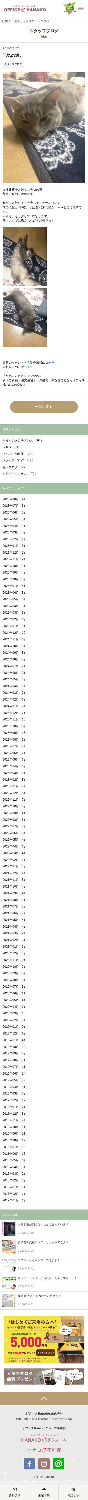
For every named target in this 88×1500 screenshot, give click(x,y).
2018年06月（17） (15, 1153)
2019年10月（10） (15, 1047)
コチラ (50, 362)
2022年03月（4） (15, 853)
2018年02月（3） (15, 1180)
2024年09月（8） (15, 652)
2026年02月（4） (15, 539)
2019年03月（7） (15, 1093)
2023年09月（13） (15, 732)
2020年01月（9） (15, 1026)
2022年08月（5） (15, 819)
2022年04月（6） (15, 846)
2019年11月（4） (15, 1040)
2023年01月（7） (15, 786)
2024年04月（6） (15, 686)
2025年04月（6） (15, 606)
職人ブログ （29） (15, 467)
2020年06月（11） (15, 993)
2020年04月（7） (15, 1006)
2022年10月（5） (15, 806)
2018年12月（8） (15, 1113)
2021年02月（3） (15, 940)
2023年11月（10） (15, 719)
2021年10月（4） (15, 886)
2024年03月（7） (15, 692)
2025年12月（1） (15, 552)
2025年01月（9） (15, 626)
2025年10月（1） (15, 566)
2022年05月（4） (15, 839)
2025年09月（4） (15, 572)
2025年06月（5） (15, 592)
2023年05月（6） (15, 759)
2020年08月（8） (15, 980)
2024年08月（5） (15, 659)
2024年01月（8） (15, 706)
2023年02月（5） (15, 779)
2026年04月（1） (15, 526)
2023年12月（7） (15, 713)
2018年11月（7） (15, 1120)
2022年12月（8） (15, 793)
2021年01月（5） (15, 946)
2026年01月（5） (15, 545)
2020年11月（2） (15, 960)
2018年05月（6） (15, 1160)
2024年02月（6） (15, 699)
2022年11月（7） (15, 799)
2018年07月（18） (15, 1147)
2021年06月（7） (15, 913)
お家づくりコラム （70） (20, 473)
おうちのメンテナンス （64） (23, 440)
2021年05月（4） (15, 920)
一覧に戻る (44, 406)
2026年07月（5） (15, 505)
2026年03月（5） (15, 532)
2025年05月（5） (15, 599)
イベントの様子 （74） (19, 454)
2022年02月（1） (15, 860)
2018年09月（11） (15, 1133)
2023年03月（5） (15, 773)
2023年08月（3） (15, 739)
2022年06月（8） (15, 833)
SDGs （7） (11, 447)
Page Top (44, 1398)
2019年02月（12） (15, 1100)
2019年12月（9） (15, 1033)
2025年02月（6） (15, 619)
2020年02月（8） (15, 1020)
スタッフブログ (24, 21)
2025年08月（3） (15, 579)
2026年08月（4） (15, 499)
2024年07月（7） (15, 666)
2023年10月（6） (15, 726)
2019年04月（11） (15, 1087)
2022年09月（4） (15, 813)
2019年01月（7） (15, 1107)
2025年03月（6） (15, 612)
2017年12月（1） (15, 1193)
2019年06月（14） (15, 1073)
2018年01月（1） (15, 1187)
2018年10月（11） (15, 1127)
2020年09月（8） (15, 973)
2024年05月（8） (15, 679)
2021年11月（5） (15, 879)
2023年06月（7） (15, 753)
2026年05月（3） (15, 519)
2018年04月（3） (15, 1167)
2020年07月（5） (15, 986)
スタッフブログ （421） (19, 460)
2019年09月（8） (15, 1053)
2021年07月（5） (15, 906)
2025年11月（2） (15, 559)
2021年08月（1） (15, 900)
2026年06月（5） (15, 512)
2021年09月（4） (15, 893)
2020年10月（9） (15, 966)
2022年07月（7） (15, 826)
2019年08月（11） (15, 1060)
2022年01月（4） (15, 866)
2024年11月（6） (15, 639)
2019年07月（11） (15, 1066)
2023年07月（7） (15, 746)
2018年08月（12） (15, 1140)
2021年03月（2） (15, 933)
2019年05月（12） (15, 1080)
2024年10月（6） (15, 646)
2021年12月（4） (15, 873)
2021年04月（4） (15, 926)
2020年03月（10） (15, 1013)
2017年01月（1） (15, 1200)
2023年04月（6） (15, 766)
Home (6, 21)
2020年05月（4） (15, 1000)
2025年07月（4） (15, 586)
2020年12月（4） (15, 953)
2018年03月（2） (15, 1173)
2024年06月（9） (15, 672)
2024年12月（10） (15, 632)
